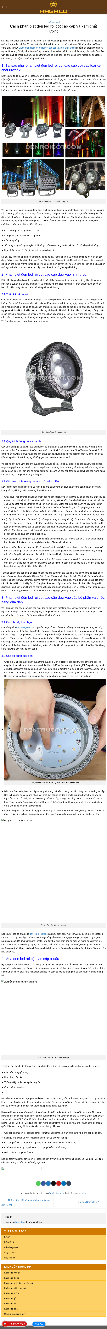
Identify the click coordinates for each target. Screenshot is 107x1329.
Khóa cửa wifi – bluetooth (15, 1288)
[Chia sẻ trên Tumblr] (68, 1183)
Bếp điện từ (9, 1242)
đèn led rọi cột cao (39, 934)
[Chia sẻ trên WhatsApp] (38, 1183)
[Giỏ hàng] (103, 7)
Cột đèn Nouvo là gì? (88, 1202)
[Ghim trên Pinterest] (58, 1183)
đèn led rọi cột (23, 627)
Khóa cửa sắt (10, 1303)
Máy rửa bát (9, 1258)
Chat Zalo (39, 1324)
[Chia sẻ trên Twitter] (48, 1183)
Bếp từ (7, 1237)
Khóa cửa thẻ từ (11, 1278)
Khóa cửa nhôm (11, 1293)
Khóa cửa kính (11, 1309)
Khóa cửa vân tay (12, 1273)
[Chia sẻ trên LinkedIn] (63, 1183)
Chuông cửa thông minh (15, 1314)
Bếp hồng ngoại (11, 1247)
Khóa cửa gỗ (10, 1298)
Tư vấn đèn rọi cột (53, 22)
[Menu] (4, 7)
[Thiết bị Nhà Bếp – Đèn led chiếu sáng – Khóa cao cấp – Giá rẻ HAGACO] (53, 7)
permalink (82, 1193)
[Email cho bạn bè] (53, 1183)
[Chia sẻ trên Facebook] (43, 1183)
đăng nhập (19, 1222)
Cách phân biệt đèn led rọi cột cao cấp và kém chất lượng (47, 48)
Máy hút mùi (9, 1252)
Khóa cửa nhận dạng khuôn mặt (18, 1283)
